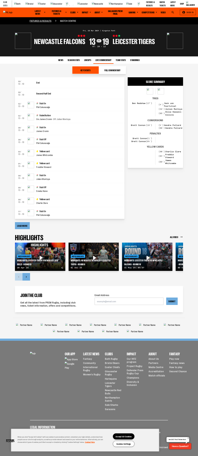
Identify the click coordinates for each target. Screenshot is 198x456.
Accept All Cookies (124, 436)
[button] (10, 440)
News (60, 59)
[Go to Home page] (13, 12)
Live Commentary (103, 59)
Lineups (87, 59)
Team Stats (121, 59)
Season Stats (74, 59)
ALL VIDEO (174, 236)
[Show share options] (62, 268)
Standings (135, 59)
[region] (85, 440)
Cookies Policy (90, 442)
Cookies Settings (123, 444)
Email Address (102, 294)
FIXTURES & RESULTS (40, 20)
